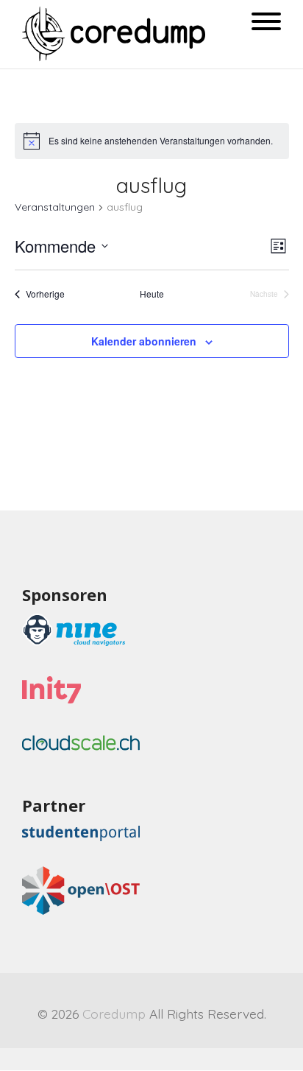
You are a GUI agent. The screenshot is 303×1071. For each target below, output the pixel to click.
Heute (152, 294)
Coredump (114, 1013)
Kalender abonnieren (143, 341)
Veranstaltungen (55, 207)
